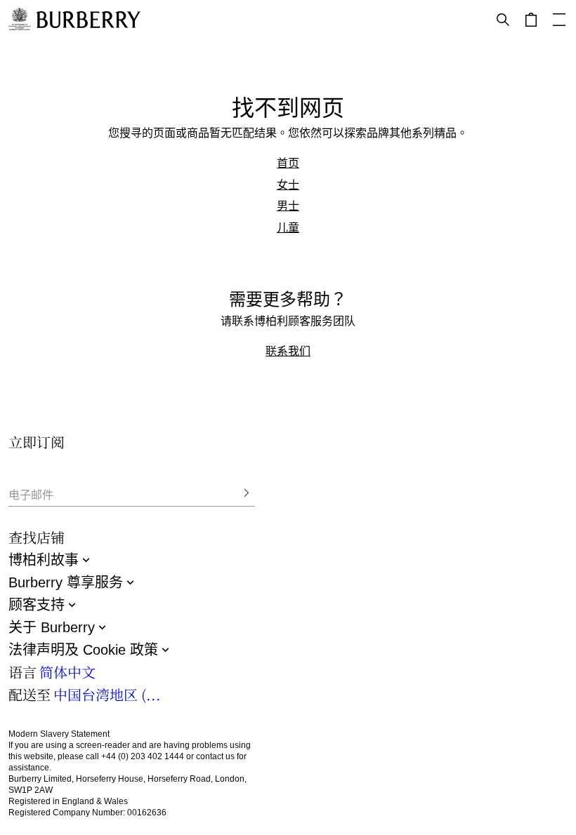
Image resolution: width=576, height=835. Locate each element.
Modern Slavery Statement (59, 734)
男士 (288, 205)
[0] (531, 19)
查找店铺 (36, 537)
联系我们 (288, 351)
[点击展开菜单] (559, 19)
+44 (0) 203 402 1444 (142, 756)
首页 (288, 162)
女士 (288, 184)
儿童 (288, 227)
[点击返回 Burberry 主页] (88, 19)
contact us (215, 756)
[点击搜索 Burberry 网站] (503, 19)
